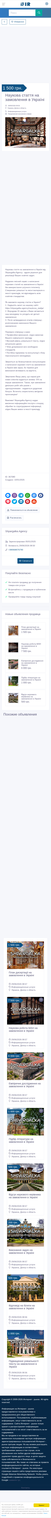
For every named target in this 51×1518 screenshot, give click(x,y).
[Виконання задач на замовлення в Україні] (25, 1233)
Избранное (19, 22)
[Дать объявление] (46, 4)
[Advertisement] (25, 53)
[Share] (8, 495)
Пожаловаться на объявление (24, 510)
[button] (8, 132)
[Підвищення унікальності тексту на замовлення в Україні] (25, 1344)
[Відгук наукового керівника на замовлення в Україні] (14, 698)
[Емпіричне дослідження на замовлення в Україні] (14, 664)
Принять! (41, 1505)
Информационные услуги (17, 111)
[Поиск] (38, 12)
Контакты (25, 1488)
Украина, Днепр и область (17, 108)
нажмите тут (14, 1480)
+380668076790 (15, 550)
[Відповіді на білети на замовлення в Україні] (25, 1288)
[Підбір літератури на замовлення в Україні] (14, 681)
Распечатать (16, 518)
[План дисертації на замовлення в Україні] (14, 630)
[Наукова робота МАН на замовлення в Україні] (14, 647)
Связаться (27, 561)
